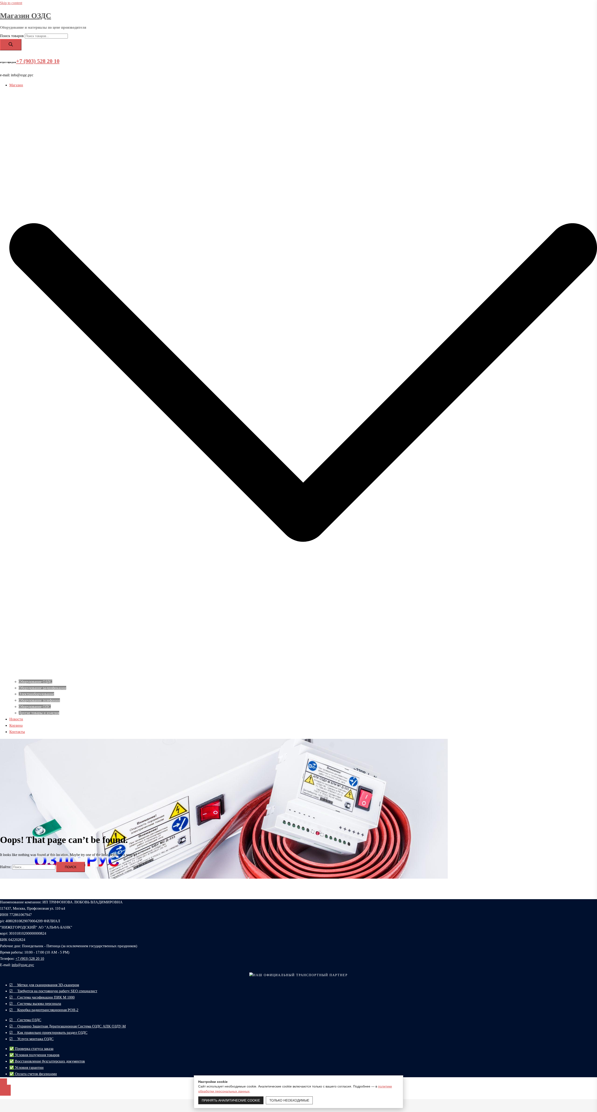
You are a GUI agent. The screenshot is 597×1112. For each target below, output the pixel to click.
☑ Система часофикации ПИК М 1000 (42, 997)
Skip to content (11, 3)
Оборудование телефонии (39, 700)
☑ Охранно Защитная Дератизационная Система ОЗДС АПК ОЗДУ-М (67, 1026)
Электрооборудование (36, 694)
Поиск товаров (12, 36)
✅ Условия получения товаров (34, 1055)
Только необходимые (289, 1100)
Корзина (16, 725)
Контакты (17, 732)
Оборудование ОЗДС (35, 682)
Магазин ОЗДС (25, 15)
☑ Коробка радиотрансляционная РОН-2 (43, 1010)
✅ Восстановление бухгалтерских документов (47, 1061)
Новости (16, 719)
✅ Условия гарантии (26, 1068)
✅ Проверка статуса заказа (31, 1049)
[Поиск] (10, 44)
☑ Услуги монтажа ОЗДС (31, 1039)
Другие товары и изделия (39, 713)
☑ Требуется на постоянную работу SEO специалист (53, 991)
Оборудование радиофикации (42, 688)
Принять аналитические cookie (231, 1100)
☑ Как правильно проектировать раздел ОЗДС (48, 1033)
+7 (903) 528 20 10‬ (29, 959)
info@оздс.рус (23, 965)
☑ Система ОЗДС (25, 1020)
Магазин (16, 85)
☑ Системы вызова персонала (35, 1004)
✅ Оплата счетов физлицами (33, 1074)
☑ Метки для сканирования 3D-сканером (44, 985)
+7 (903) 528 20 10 (37, 61)
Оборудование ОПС (35, 707)
